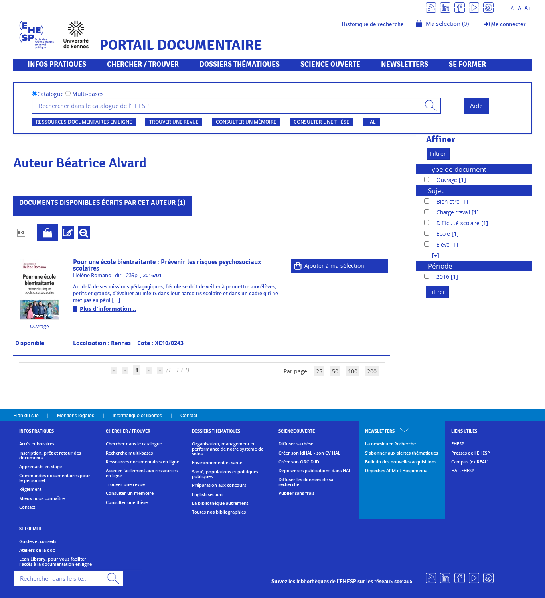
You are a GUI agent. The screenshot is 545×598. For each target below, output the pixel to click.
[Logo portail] (54, 33)
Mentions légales (75, 415)
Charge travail (454, 212)
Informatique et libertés (137, 415)
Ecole (444, 233)
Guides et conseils (37, 541)
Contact (188, 415)
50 (335, 371)
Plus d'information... (108, 308)
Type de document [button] (457, 169)
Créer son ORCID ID (298, 461)
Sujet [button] (436, 190)
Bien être (448, 201)
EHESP (457, 443)
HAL (371, 121)
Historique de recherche (373, 24)
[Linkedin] (445, 7)
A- (513, 8)
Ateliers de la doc (37, 550)
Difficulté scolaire (458, 223)
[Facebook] (459, 7)
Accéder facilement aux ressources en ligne (142, 473)
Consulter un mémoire (246, 121)
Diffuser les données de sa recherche (305, 482)
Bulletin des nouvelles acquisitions (400, 461)
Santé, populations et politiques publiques (225, 474)
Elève (443, 244)
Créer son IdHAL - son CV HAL (309, 453)
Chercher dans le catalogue (134, 443)
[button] (431, 255)
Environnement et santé (217, 462)
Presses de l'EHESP (470, 453)
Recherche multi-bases (129, 453)
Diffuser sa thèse (295, 443)
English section (207, 494)
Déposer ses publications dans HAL (314, 470)
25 (319, 371)
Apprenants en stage (40, 466)
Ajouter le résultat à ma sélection (47, 232)
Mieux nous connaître (42, 498)
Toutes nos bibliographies (219, 512)
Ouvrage (447, 180)
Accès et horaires (36, 443)
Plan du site (26, 415)
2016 (443, 276)
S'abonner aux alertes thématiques (401, 453)
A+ (528, 8)
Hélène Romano (93, 275)
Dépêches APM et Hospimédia (396, 470)
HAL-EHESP (462, 470)
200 (372, 371)
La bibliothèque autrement (220, 503)
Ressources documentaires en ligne (84, 121)
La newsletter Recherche (390, 443)
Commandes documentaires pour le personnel (54, 478)
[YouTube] (474, 7)
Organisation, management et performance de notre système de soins (227, 448)
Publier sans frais (296, 493)
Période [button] (440, 266)
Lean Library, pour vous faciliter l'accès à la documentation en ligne (55, 562)
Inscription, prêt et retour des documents (50, 456)
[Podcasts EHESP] (488, 7)
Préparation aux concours (219, 485)
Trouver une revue (174, 121)
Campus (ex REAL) (469, 461)
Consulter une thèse (321, 121)
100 (352, 371)
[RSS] (431, 7)
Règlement (30, 489)
